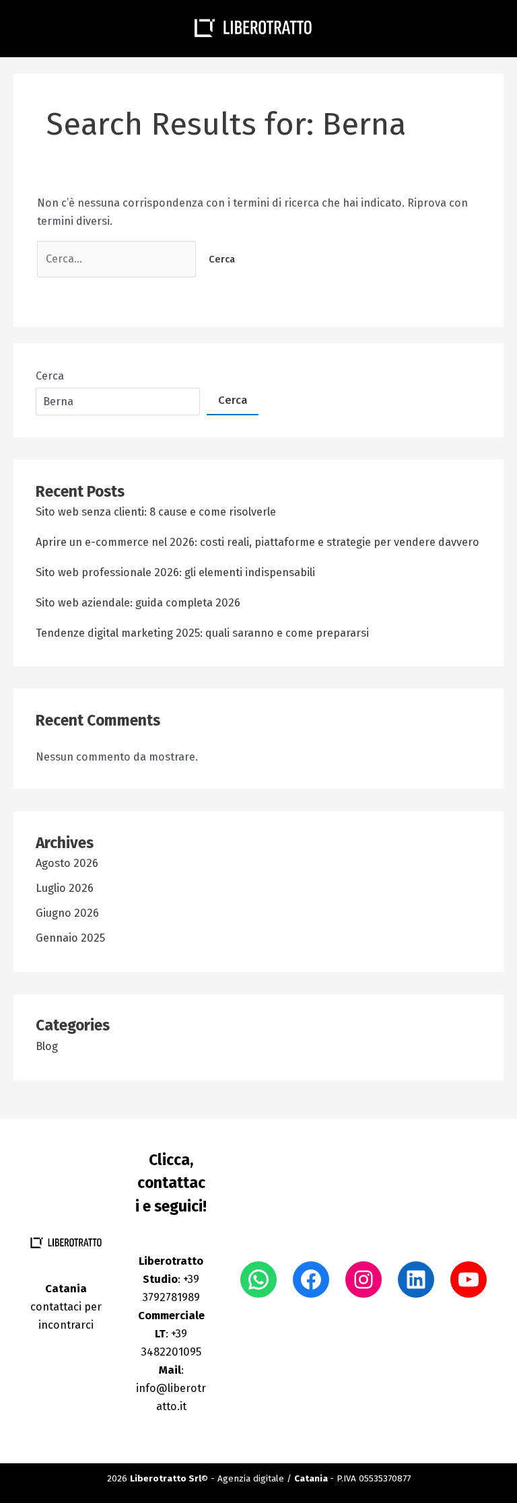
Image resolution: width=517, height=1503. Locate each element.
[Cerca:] (118, 258)
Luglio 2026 (65, 888)
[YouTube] (468, 1279)
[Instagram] (363, 1279)
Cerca (50, 376)
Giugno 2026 (67, 913)
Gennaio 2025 (70, 938)
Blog (47, 1046)
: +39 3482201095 (171, 1333)
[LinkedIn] (416, 1279)
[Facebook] (311, 1279)
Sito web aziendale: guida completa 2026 (138, 602)
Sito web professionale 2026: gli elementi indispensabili (175, 572)
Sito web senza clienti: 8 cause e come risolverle (156, 511)
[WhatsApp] (258, 1279)
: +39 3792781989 (171, 1279)
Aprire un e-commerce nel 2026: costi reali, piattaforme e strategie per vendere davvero (257, 542)
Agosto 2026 (67, 863)
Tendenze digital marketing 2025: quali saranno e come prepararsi (202, 633)
